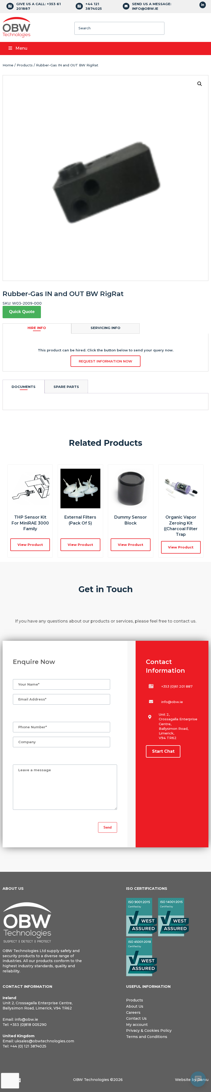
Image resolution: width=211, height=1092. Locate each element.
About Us (134, 1006)
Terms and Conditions (146, 1036)
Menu (21, 48)
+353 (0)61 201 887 (176, 686)
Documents (24, 387)
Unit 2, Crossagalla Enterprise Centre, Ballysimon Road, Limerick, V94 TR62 (38, 1005)
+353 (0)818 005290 (28, 1024)
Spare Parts (66, 387)
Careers (133, 1012)
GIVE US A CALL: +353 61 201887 (38, 6)
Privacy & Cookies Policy (149, 1030)
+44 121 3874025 (93, 6)
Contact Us (136, 1018)
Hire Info (37, 328)
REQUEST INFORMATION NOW (105, 361)
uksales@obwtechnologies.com (44, 1041)
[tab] (24, 386)
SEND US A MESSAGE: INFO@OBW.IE (151, 6)
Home (8, 65)
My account (137, 1024)
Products (25, 65)
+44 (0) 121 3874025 (28, 1046)
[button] (199, 83)
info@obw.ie (172, 702)
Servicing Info (105, 328)
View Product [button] (30, 545)
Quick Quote (21, 311)
